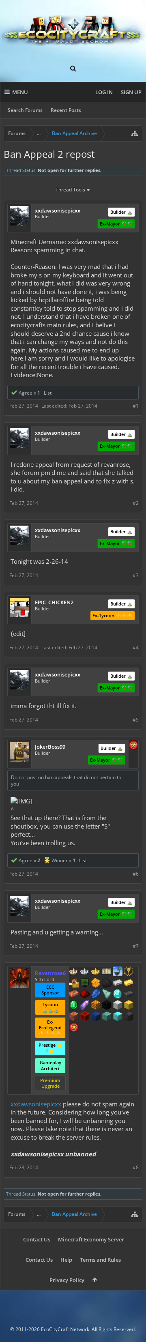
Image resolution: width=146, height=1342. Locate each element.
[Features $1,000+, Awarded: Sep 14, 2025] (96, 1005)
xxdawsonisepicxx (36, 1104)
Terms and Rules (100, 1259)
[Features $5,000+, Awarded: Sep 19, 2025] (128, 1017)
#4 (136, 647)
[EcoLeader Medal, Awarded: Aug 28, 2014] (74, 972)
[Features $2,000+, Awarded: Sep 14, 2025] (128, 1005)
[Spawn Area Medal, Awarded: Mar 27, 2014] (74, 983)
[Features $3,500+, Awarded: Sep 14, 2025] (96, 1017)
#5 (136, 720)
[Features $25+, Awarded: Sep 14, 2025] (96, 983)
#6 (136, 874)
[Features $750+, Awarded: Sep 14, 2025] (85, 1005)
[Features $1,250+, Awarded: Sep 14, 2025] (107, 1005)
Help (66, 1259)
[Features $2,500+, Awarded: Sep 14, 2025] (74, 1017)
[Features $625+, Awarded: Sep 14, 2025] (74, 1005)
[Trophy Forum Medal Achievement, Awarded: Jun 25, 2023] (133, 746)
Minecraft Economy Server (91, 1239)
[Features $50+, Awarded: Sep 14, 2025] (107, 983)
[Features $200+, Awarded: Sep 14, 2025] (85, 994)
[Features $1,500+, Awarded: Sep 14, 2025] (117, 1005)
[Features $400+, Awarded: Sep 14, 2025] (117, 994)
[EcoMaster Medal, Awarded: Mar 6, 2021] (85, 972)
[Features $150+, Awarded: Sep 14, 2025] (74, 994)
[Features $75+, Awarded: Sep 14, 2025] (117, 983)
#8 (136, 1167)
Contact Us (36, 1239)
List (48, 392)
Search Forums (25, 110)
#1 (136, 406)
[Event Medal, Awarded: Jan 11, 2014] (128, 972)
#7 (136, 946)
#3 (136, 575)
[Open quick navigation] (134, 133)
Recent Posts (66, 110)
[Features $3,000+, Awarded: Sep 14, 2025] (85, 1017)
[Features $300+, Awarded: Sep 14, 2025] (107, 994)
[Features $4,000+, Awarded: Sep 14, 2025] (107, 1017)
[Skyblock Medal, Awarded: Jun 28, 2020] (117, 972)
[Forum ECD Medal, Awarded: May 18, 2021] (107, 972)
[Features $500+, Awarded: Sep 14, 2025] (128, 994)
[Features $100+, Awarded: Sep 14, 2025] (128, 983)
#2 (136, 503)
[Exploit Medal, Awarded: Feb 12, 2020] (85, 983)
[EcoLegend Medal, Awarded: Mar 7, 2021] (96, 972)
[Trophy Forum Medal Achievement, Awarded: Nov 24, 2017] (74, 1028)
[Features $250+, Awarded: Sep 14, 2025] (96, 994)
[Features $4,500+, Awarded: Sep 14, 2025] (117, 1017)
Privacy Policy (66, 1280)
